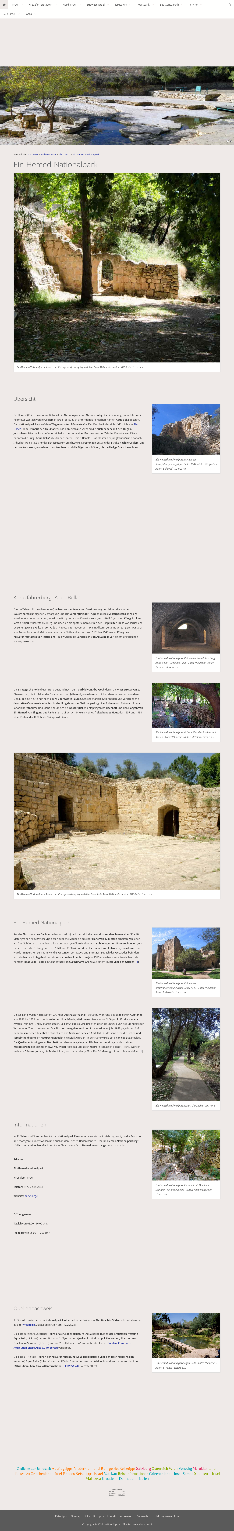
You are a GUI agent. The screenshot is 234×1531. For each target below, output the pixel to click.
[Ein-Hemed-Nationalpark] (186, 429)
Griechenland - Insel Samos (171, 1473)
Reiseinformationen (133, 1474)
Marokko (200, 1468)
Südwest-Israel (49, 154)
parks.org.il (31, 1196)
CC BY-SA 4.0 (71, 1366)
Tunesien (22, 1473)
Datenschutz (144, 1516)
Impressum (126, 1516)
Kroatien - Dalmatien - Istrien (125, 1478)
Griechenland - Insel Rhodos (53, 1474)
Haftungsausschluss (167, 1516)
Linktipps (98, 1516)
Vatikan (110, 1473)
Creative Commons (119, 1343)
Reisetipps (127, 1468)
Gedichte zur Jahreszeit (34, 1469)
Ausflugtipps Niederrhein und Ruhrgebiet (85, 1468)
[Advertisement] (117, 42)
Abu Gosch (64, 154)
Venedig (185, 1468)
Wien (173, 1468)
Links (87, 1516)
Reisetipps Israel (89, 1473)
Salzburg (143, 1468)
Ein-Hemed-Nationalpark (86, 154)
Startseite (33, 154)
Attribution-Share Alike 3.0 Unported (36, 1347)
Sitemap (76, 1516)
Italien (212, 1468)
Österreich (160, 1468)
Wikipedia (29, 1324)
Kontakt (111, 1516)
